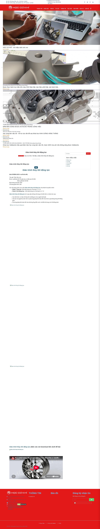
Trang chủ (39, 8)
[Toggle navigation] (91, 8)
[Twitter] (87, 2)
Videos (52, 8)
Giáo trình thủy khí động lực (17, 194)
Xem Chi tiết (6, 49)
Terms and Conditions (52, 523)
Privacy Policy (42, 523)
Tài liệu (57, 8)
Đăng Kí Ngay (6, 135)
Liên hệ (87, 8)
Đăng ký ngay (6, 88)
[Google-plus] (90, 2)
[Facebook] (85, 2)
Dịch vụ (82, 8)
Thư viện (69, 8)
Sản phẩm (75, 8)
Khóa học (46, 8)
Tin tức (68, 166)
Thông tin (63, 8)
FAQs (60, 523)
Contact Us (32, 496)
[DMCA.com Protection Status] (22, 504)
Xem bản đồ (6, 140)
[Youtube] (93, 2)
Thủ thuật (69, 163)
